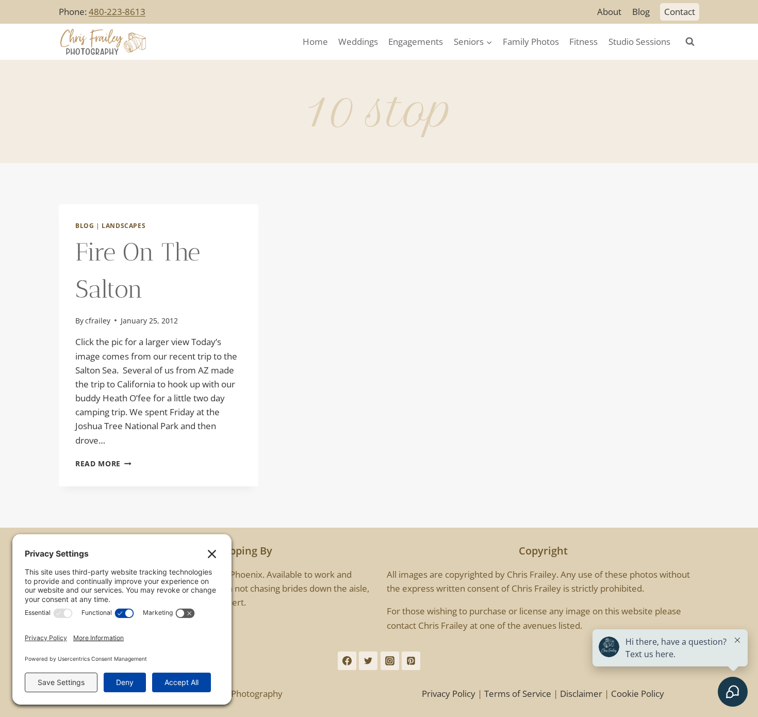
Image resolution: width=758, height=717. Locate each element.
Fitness (583, 41)
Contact (679, 12)
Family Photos (531, 41)
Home (315, 41)
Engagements (415, 41)
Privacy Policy (448, 693)
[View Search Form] (690, 41)
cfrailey (97, 320)
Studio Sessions (639, 41)
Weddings (358, 41)
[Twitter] (368, 660)
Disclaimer (581, 693)
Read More (103, 463)
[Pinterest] (411, 660)
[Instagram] (390, 660)
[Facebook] (347, 660)
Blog (641, 12)
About (609, 12)
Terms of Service (517, 693)
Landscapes (123, 225)
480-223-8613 (117, 12)
